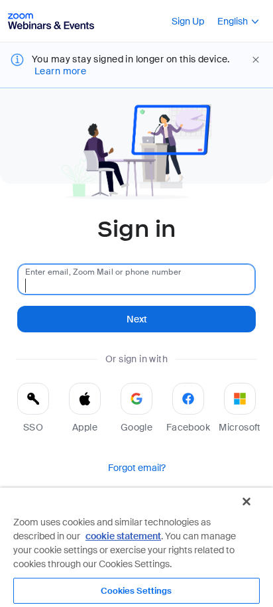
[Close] (246, 502)
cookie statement (123, 536)
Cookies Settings (136, 590)
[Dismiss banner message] (256, 60)
